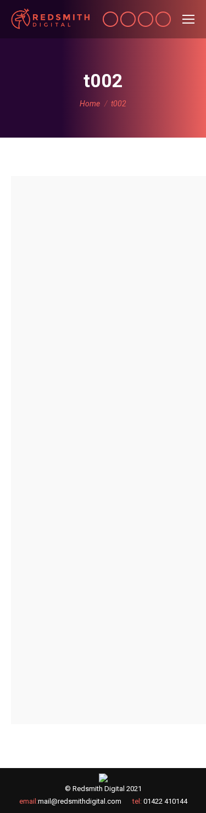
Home (90, 103)
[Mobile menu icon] (188, 19)
